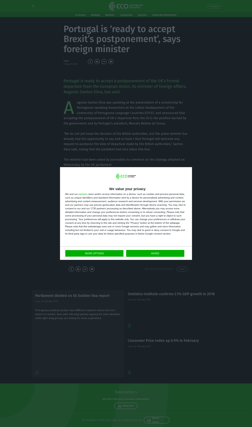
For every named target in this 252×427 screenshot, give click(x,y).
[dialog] (126, 213)
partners (83, 194)
